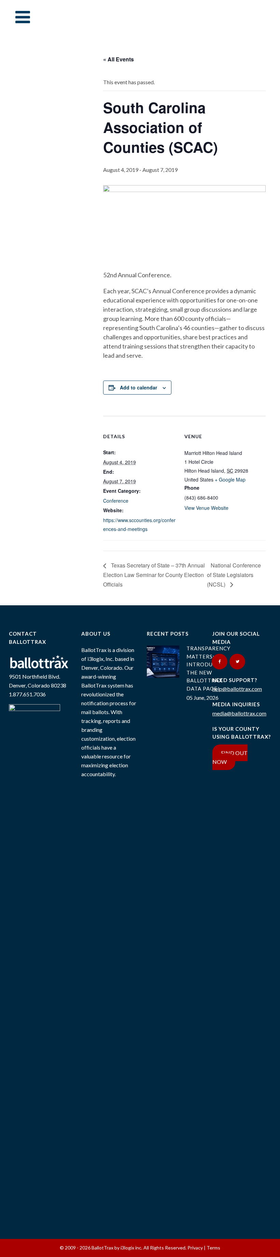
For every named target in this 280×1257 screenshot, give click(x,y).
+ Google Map (230, 479)
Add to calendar (138, 387)
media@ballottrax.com (239, 713)
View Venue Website (206, 507)
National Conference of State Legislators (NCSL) (234, 574)
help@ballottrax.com (237, 688)
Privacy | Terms (203, 1248)
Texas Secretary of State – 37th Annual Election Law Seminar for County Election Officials (154, 574)
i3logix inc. (132, 1248)
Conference (115, 500)
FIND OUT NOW (230, 757)
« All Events (118, 59)
